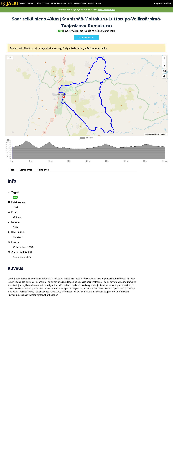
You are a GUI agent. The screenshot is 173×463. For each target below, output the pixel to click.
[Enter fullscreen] (164, 71)
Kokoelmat (43, 3)
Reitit (23, 3)
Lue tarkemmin (106, 9)
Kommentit (80, 3)
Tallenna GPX (87, 37)
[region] (86, 95)
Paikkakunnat (58, 3)
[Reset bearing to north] (164, 66)
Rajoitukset (94, 3)
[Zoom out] (164, 62)
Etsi (70, 3)
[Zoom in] (164, 58)
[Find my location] (164, 76)
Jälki (12, 3)
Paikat (31, 3)
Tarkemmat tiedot (97, 48)
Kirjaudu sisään (162, 3)
